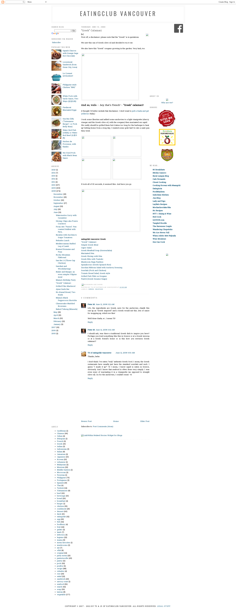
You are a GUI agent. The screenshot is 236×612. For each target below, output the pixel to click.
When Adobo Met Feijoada (164, 236)
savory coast (62, 581)
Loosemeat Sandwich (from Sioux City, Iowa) (70, 65)
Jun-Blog (156, 198)
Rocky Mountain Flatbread (63, 256)
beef (59, 493)
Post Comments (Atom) (103, 426)
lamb (59, 532)
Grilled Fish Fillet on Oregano (94, 276)
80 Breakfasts (159, 169)
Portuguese (62, 480)
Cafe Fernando (159, 179)
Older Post (144, 421)
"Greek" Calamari (63, 283)
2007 (53, 327)
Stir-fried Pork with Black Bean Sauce (70, 155)
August (56, 206)
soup (59, 589)
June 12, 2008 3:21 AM (105, 304)
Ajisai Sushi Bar (62, 289)
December (58, 194)
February (57, 321)
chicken (60, 506)
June (56, 212)
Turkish (60, 488)
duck (59, 514)
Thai (59, 485)
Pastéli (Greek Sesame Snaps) (94, 279)
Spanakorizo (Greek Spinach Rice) (96, 265)
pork (59, 563)
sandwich (61, 579)
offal (59, 550)
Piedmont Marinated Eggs (69, 108)
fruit (59, 527)
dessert (60, 511)
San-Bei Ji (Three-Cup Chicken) (65, 261)
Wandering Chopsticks (162, 229)
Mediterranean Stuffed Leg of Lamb (66, 245)
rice (58, 574)
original (60, 553)
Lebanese (61, 462)
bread (59, 498)
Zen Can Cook (159, 242)
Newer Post (86, 421)
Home (116, 421)
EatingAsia (157, 188)
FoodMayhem (159, 192)
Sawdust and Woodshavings (63, 267)
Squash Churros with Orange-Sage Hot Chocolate (70, 53)
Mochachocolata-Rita (162, 207)
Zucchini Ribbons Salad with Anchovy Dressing (101, 267)
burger (60, 503)
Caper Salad (86, 248)
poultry (60, 566)
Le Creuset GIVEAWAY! (68, 74)
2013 (53, 176)
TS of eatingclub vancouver (99, 353)
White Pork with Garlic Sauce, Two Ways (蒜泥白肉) (70, 99)
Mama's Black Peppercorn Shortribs (66, 299)
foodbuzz (61, 524)
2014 (53, 173)
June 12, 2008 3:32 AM (105, 330)
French (60, 441)
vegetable (61, 594)
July (55, 209)
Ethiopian (61, 438)
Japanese (61, 457)
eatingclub (61, 516)
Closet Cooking (159, 182)
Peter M (91, 304)
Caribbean (61, 431)
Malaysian (61, 464)
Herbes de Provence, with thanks (69, 144)
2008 (53, 191)
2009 (53, 188)
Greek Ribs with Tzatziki (92, 259)
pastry (59, 561)
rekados (60, 571)
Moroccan (61, 472)
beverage (61, 496)
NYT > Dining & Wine (162, 214)
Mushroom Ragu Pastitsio (92, 262)
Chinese (60, 433)
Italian (59, 451)
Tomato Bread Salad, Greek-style (95, 273)
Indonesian (62, 449)
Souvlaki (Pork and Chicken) (93, 270)
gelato (59, 529)
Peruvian (61, 475)
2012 (53, 179)
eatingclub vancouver (118, 13)
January (57, 324)
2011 (53, 182)
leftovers (61, 535)
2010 (53, 185)
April (56, 315)
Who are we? (167, 102)
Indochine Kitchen (161, 195)
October (57, 200)
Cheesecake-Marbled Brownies (65, 305)
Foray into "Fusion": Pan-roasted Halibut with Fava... (66, 229)
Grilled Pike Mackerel (65, 286)
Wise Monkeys (159, 239)
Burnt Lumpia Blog (161, 176)
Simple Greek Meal (89, 245)
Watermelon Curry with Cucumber (66, 216)
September (58, 203)
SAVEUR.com (158, 220)
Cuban (59, 436)
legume (60, 537)
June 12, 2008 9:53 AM (125, 353)
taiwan (60, 592)
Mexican (60, 467)
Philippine (61, 477)
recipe (60, 568)
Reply (90, 322)
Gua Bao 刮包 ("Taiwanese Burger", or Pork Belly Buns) (70, 123)
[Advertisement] (62, 382)
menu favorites (63, 542)
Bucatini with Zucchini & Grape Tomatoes (66, 236)
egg (58, 519)
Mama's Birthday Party (66, 280)
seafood (60, 584)
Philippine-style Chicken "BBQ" (69, 86)
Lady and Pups (159, 201)
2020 (53, 170)
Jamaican (61, 454)
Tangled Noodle (160, 223)
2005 (53, 333)
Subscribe (56, 42)
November (58, 197)
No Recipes (158, 210)
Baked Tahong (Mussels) (66, 309)
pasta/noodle (62, 558)
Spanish (60, 483)
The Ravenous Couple (162, 226)
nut (58, 548)
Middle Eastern (63, 470)
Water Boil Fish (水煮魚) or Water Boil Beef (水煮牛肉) (70, 134)
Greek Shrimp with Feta (91, 256)
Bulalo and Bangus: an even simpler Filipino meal (66, 274)
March (56, 318)
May (55, 312)
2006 (53, 330)
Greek (59, 444)
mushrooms (62, 545)
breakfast (61, 501)
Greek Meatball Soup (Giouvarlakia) (96, 250)
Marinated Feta (87, 253)
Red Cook (157, 217)
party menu (62, 555)
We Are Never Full (161, 232)
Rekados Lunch (62, 240)
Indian (59, 446)
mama (59, 540)
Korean (60, 459)
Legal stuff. (164, 606)
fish (58, 522)
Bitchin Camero (159, 173)
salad (59, 576)
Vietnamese (62, 490)
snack (59, 587)
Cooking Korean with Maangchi (166, 185)
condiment (61, 509)
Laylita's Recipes (160, 204)
